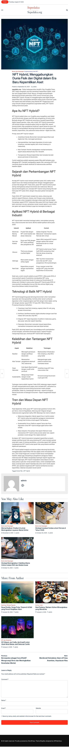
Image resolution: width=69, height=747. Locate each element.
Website (38, 708)
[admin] (11, 483)
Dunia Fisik (20, 471)
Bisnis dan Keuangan (18, 71)
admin (35, 86)
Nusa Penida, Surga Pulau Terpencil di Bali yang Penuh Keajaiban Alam (16, 608)
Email (3, 708)
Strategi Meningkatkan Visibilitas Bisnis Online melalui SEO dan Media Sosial (15, 564)
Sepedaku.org (34, 12)
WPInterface (58, 741)
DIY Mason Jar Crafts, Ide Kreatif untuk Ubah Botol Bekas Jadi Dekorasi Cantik (15, 643)
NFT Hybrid (26, 471)
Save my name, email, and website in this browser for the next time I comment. (27, 716)
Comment (4, 679)
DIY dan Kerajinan (6, 640)
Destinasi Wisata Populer (8, 605)
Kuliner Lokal (39, 605)
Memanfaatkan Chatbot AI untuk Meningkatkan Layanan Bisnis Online (14, 529)
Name (3, 700)
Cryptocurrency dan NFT (31, 71)
